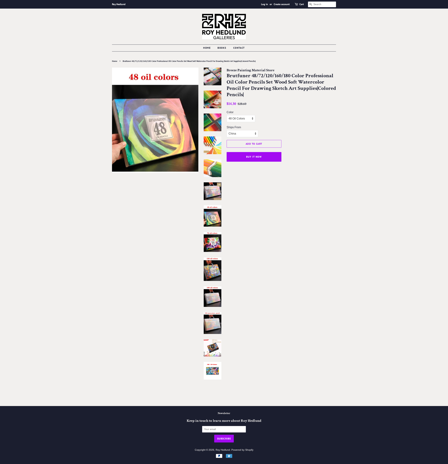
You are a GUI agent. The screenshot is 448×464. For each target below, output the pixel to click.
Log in (264, 4)
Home (207, 47)
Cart (301, 4)
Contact (239, 47)
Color (230, 112)
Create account (282, 4)
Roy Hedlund (223, 450)
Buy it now (254, 156)
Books (222, 47)
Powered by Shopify (242, 450)
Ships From (234, 127)
